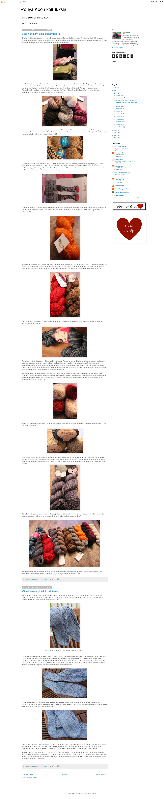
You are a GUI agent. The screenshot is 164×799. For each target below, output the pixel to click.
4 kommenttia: (44, 579)
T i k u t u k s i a (119, 179)
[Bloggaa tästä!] (53, 579)
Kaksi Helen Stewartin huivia (122, 167)
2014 (116, 133)
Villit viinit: (48, 650)
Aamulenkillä (117, 181)
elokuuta (118, 111)
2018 (116, 88)
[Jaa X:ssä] (55, 579)
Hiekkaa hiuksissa (119, 174)
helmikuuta (119, 124)
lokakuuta (119, 106)
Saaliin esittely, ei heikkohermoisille (41, 33)
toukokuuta (119, 116)
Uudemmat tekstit (28, 774)
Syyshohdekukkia (119, 154)
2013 (116, 135)
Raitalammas (118, 166)
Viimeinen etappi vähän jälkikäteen (40, 591)
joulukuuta (119, 95)
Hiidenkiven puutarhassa (122, 189)
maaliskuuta (119, 121)
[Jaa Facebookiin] (57, 579)
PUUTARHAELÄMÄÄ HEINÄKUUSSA (124, 161)
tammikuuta (119, 127)
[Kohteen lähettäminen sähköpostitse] (51, 579)
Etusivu (24, 23)
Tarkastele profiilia (117, 47)
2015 (116, 130)
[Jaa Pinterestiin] (59, 579)
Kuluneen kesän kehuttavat (121, 148)
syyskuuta (119, 108)
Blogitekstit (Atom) (31, 778)
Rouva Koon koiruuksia (43, 9)
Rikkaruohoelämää (120, 146)
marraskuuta (120, 98)
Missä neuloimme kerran (122, 172)
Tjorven (127, 33)
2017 (116, 90)
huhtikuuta (119, 119)
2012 (116, 138)
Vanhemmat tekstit (101, 774)
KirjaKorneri (33, 23)
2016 (116, 93)
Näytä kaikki (137, 197)
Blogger (94, 793)
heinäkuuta (119, 114)
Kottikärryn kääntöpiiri (121, 192)
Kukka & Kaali (119, 195)
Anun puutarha (119, 153)
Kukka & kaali (118, 159)
